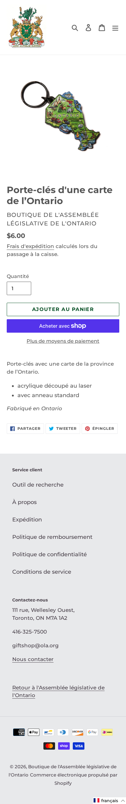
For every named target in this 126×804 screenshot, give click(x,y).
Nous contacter (33, 659)
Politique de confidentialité (49, 554)
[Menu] (115, 27)
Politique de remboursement (52, 537)
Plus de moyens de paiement (63, 341)
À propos (24, 502)
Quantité (18, 276)
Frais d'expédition (30, 246)
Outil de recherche (38, 484)
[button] (109, 800)
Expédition (27, 519)
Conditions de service (41, 571)
